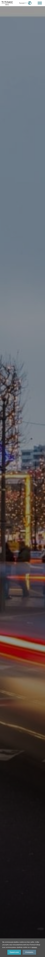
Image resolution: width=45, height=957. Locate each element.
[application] (22, 947)
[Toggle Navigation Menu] (40, 3)
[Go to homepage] (7, 3)
